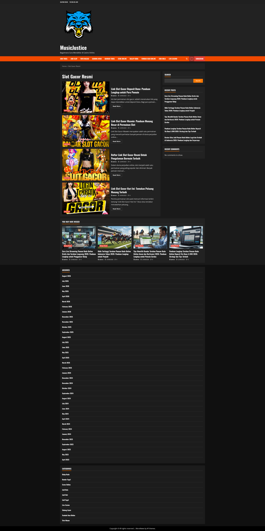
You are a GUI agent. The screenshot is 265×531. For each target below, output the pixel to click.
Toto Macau (84, 58)
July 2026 (65, 281)
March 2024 (66, 424)
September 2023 (67, 444)
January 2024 (66, 434)
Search (168, 74)
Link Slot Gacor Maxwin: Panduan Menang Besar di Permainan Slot (86, 131)
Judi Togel (63, 58)
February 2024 (67, 429)
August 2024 (66, 398)
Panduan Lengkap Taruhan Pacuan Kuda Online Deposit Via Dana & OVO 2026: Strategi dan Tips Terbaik (184, 254)
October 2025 (66, 327)
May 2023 (65, 454)
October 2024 (66, 388)
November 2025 (67, 322)
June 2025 (65, 347)
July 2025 (65, 342)
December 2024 (67, 378)
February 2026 (67, 306)
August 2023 (66, 449)
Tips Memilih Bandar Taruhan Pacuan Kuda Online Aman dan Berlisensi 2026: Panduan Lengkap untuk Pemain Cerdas (183, 119)
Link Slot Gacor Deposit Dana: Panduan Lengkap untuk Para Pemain (86, 97)
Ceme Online (122, 58)
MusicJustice (73, 47)
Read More (117, 106)
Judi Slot (74, 58)
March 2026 (66, 301)
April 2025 (65, 357)
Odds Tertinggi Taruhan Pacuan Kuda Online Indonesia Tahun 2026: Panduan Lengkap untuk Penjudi (114, 254)
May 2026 (65, 291)
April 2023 (65, 459)
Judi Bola (162, 58)
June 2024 (65, 408)
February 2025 (67, 368)
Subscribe (199, 58)
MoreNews (140, 528)
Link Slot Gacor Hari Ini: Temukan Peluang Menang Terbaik (86, 198)
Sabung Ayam (97, 58)
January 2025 (66, 373)
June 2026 (65, 286)
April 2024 (65, 419)
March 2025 (66, 362)
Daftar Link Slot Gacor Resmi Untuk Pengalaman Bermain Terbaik (86, 165)
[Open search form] (187, 59)
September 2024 (67, 393)
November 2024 (67, 383)
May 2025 (65, 352)
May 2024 (65, 414)
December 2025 (67, 317)
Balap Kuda (134, 58)
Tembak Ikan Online (148, 58)
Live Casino (173, 58)
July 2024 (65, 403)
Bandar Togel (110, 58)
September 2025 (67, 332)
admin (115, 96)
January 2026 (66, 311)
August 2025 (66, 337)
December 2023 (67, 439)
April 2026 (65, 296)
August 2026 (66, 276)
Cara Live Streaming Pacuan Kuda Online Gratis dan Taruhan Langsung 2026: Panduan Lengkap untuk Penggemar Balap (182, 99)
